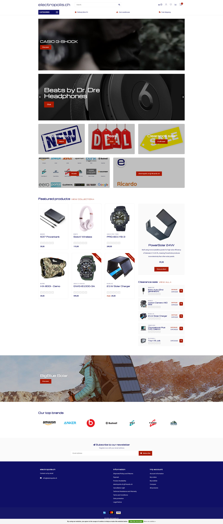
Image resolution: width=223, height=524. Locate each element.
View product (161, 269)
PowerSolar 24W (161, 245)
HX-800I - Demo (50, 286)
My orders (153, 477)
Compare (153, 484)
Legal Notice (117, 502)
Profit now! (161, 141)
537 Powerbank (50, 236)
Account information (157, 473)
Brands (74, 173)
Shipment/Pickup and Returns (123, 473)
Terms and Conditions (120, 495)
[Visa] (118, 512)
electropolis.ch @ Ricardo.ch (149, 173)
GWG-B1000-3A (84, 286)
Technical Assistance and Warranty (125, 491)
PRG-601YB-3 (116, 236)
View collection (82, 199)
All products (154, 488)
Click (49, 104)
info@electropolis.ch (50, 478)
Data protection (118, 498)
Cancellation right (119, 488)
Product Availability (119, 481)
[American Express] (104, 512)
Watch (61, 141)
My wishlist (153, 481)
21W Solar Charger (118, 286)
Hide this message (136, 521)
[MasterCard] (111, 512)
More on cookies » (150, 521)
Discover (45, 47)
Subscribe (146, 453)
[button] (40, 97)
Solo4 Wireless (83, 236)
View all (164, 282)
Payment (116, 477)
